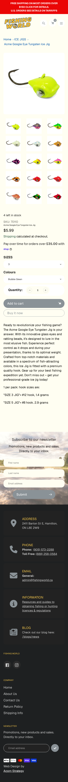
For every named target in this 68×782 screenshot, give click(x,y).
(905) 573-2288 (43, 549)
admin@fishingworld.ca (37, 580)
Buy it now (15, 313)
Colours (9, 272)
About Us (10, 694)
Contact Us (11, 700)
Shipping (9, 236)
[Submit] (55, 748)
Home (7, 39)
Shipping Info (13, 713)
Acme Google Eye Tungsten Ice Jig (27, 44)
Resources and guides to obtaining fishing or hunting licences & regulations (40, 606)
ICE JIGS (20, 39)
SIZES (8, 257)
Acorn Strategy (13, 771)
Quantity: (15, 290)
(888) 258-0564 (46, 554)
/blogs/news (30, 636)
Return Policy (13, 707)
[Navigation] (61, 23)
